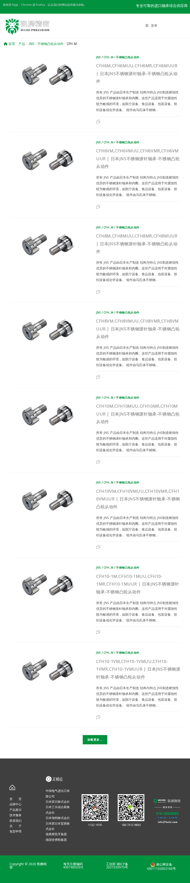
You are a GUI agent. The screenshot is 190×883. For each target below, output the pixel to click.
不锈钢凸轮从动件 (127, 57)
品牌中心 (16, 804)
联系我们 (16, 821)
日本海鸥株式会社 (58, 818)
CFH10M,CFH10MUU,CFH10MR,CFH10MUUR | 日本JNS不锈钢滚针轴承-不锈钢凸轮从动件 (138, 413)
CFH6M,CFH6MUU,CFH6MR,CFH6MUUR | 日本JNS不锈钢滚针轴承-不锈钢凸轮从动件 (136, 73)
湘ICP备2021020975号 (117, 865)
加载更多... (94, 740)
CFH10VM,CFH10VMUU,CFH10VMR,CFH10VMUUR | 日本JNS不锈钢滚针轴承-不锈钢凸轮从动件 (138, 498)
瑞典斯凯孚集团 (56, 834)
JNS (98, 57)
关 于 (16, 826)
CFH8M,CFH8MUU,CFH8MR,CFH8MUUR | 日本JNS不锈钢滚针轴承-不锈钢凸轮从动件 (136, 243)
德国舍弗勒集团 (56, 840)
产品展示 (16, 810)
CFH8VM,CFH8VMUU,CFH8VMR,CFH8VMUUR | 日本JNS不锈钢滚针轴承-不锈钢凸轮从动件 (138, 328)
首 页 (16, 799)
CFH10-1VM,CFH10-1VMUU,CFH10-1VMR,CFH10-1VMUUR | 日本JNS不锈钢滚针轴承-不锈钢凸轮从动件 (138, 669)
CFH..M (109, 57)
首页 (12, 44)
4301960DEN (73, 867)
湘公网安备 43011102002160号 (161, 866)
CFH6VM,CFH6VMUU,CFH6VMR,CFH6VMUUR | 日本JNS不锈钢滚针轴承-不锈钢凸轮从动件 (138, 158)
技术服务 (16, 815)
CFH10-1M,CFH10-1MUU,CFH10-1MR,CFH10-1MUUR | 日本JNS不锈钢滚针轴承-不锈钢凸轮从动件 (137, 584)
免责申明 (16, 831)
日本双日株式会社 (58, 802)
